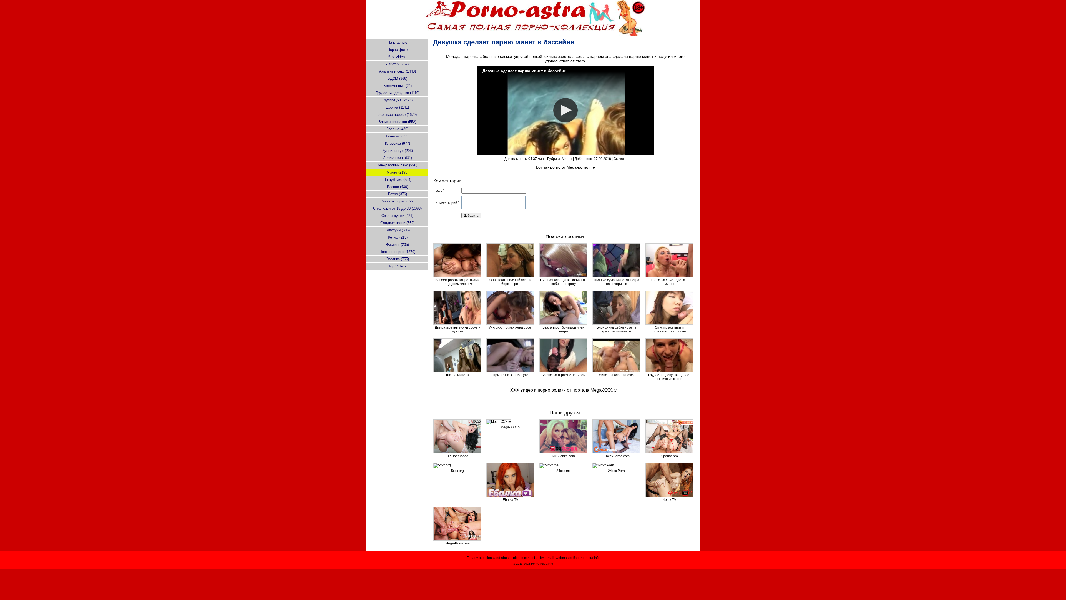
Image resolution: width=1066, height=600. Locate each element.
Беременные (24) (397, 86)
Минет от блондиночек (616, 375)
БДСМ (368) (397, 78)
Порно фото (398, 50)
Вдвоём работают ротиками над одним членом (457, 282)
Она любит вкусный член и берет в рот (510, 282)
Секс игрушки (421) (397, 216)
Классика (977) (397, 143)
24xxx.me (563, 471)
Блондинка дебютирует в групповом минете (616, 329)
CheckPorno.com (617, 456)
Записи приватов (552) (397, 122)
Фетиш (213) (397, 237)
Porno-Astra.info (542, 563)
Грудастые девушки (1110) (397, 93)
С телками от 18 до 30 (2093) (397, 208)
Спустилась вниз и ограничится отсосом (669, 329)
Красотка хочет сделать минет (669, 282)
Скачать (620, 159)
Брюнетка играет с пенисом (563, 375)
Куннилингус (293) (397, 151)
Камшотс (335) (397, 136)
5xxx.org (457, 471)
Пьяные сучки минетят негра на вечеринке (616, 282)
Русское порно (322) (397, 201)
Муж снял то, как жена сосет (510, 327)
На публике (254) (397, 180)
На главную (397, 42)
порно (544, 390)
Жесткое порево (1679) (397, 114)
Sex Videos (397, 57)
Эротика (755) (397, 259)
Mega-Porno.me (457, 543)
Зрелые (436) (397, 129)
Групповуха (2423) (397, 100)
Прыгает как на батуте (510, 375)
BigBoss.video (457, 456)
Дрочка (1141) (397, 107)
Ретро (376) (397, 194)
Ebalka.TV (510, 500)
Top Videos (397, 266)
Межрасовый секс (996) (397, 165)
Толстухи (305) (397, 230)
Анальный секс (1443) (397, 71)
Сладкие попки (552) (397, 223)
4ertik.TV (669, 500)
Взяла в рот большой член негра (563, 329)
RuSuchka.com (563, 456)
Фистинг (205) (397, 244)
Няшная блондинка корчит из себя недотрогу (563, 282)
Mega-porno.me (581, 167)
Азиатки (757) (397, 64)
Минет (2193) (397, 172)
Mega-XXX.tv (603, 390)
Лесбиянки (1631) (397, 158)
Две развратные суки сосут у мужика (457, 329)
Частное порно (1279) (397, 252)
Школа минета (457, 375)
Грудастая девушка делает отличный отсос (669, 377)
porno (555, 167)
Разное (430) (397, 187)
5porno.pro (669, 456)
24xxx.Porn (616, 471)
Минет (567, 159)
